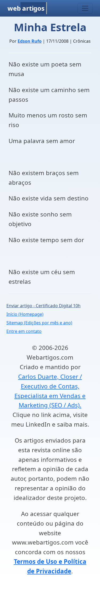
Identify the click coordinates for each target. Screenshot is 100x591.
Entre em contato (24, 331)
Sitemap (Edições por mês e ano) (39, 323)
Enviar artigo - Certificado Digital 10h (43, 306)
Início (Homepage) (24, 314)
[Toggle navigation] (85, 8)
